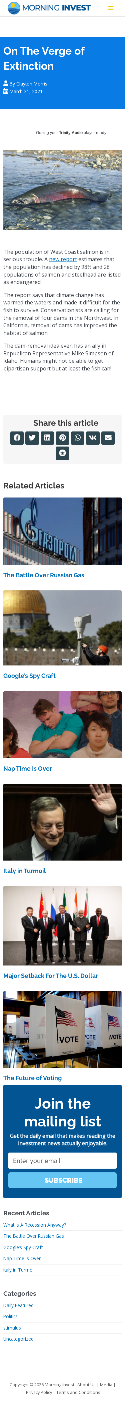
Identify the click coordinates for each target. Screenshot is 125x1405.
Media (106, 1385)
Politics (10, 1316)
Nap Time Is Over (27, 768)
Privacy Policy (39, 1392)
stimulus (12, 1328)
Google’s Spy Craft (29, 675)
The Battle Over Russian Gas (43, 575)
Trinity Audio (71, 132)
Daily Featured (18, 1305)
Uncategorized (18, 1339)
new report (63, 259)
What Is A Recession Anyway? (34, 1225)
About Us (86, 1385)
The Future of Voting (32, 1077)
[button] (17, 438)
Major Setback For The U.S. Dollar (50, 975)
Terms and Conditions (78, 1392)
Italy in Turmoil (24, 870)
